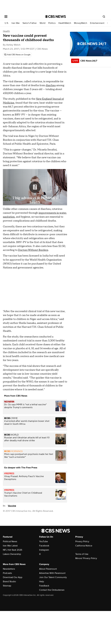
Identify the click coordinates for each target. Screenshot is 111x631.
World (42, 23)
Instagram (44, 550)
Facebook (44, 546)
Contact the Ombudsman (51, 590)
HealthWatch (64, 23)
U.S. (7, 23)
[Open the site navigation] (22, 16)
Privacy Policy (82, 541)
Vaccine (12, 505)
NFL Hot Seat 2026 (12, 550)
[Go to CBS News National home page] (55, 16)
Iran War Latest (10, 546)
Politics (52, 23)
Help (41, 581)
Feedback (44, 586)
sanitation (9, 217)
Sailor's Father (30, 23)
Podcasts (7, 573)
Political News (10, 541)
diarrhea (51, 85)
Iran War (16, 23)
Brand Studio (9, 581)
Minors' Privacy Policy (86, 558)
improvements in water (52, 213)
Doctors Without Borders (33, 250)
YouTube (43, 541)
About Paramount (48, 569)
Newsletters (9, 569)
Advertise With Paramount (52, 573)
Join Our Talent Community (53, 577)
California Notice (83, 546)
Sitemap (7, 586)
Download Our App (12, 577)
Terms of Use (81, 554)
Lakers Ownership (12, 554)
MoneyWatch (80, 23)
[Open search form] (104, 16)
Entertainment (97, 23)
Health (6, 31)
